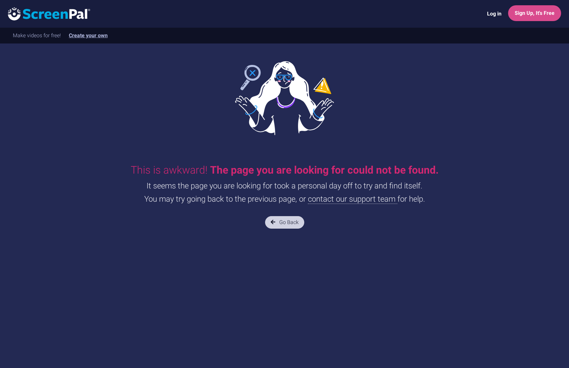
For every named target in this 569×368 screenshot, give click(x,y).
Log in (494, 14)
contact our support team (352, 199)
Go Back (288, 222)
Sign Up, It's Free (535, 13)
